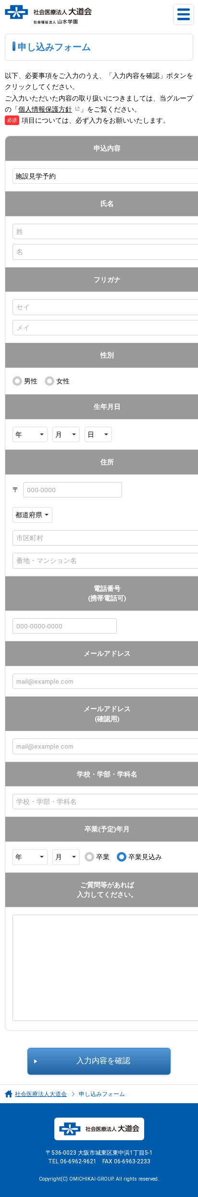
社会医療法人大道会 (41, 1094)
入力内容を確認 (103, 1061)
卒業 (103, 857)
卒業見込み (145, 857)
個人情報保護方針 (45, 109)
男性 (30, 381)
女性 (63, 381)
